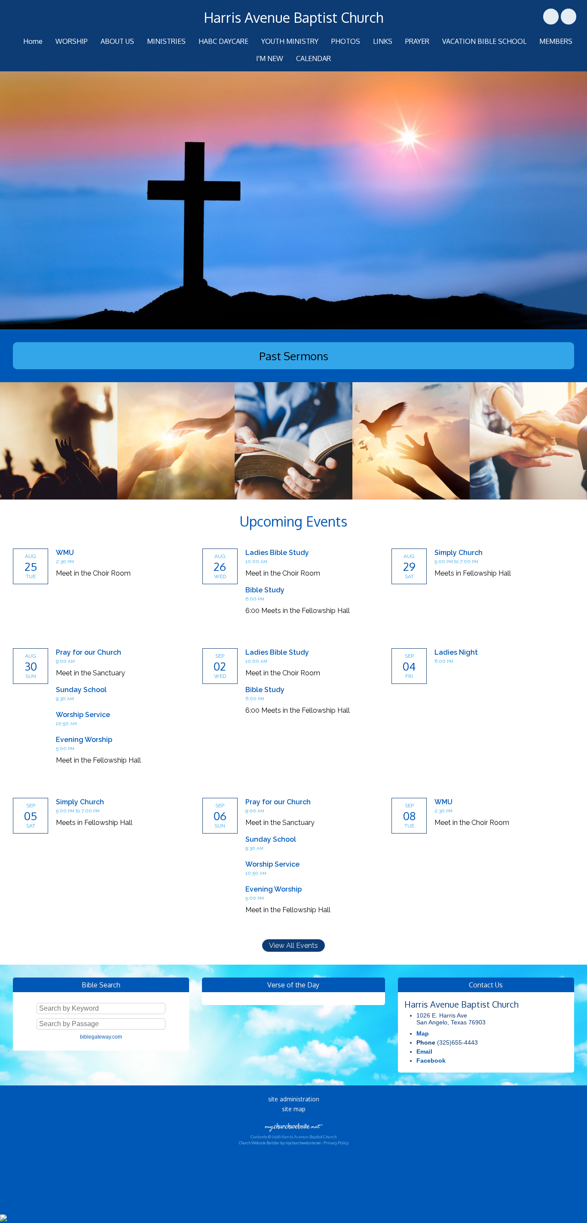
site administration (293, 1099)
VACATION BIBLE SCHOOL (484, 41)
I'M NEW (269, 58)
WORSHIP (71, 41)
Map (422, 1033)
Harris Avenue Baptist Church (293, 17)
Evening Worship (84, 740)
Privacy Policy (336, 1142)
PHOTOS (345, 41)
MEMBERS (555, 41)
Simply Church (458, 553)
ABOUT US (117, 41)
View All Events (293, 945)
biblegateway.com (101, 1037)
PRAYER (417, 41)
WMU (65, 553)
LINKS (382, 41)
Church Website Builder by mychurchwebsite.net (280, 1142)
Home (33, 41)
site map (294, 1109)
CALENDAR (313, 58)
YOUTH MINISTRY (289, 41)
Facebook (431, 1060)
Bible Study (264, 590)
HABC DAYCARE (223, 41)
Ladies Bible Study (277, 553)
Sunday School (81, 690)
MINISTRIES (166, 41)
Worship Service (83, 715)
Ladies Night (456, 652)
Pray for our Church (88, 652)
